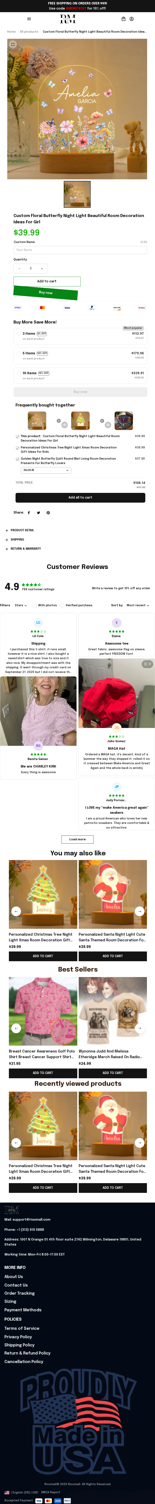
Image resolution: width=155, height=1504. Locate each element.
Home (11, 31)
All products (29, 31)
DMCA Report (50, 1492)
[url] (27, 1219)
